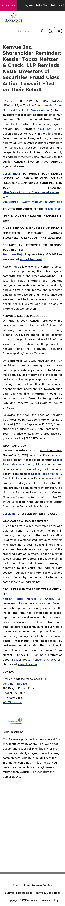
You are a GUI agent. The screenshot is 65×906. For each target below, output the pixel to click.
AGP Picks (9, 5)
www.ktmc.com (41, 110)
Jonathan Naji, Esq (15, 683)
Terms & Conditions (48, 892)
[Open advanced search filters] (51, 31)
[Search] (43, 31)
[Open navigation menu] (6, 31)
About (17, 885)
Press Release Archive (38, 885)
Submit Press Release (18, 892)
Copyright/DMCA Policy (22, 900)
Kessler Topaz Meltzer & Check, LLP (32, 598)
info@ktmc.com (12, 702)
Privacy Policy (49, 900)
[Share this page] (60, 31)
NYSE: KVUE (46, 129)
